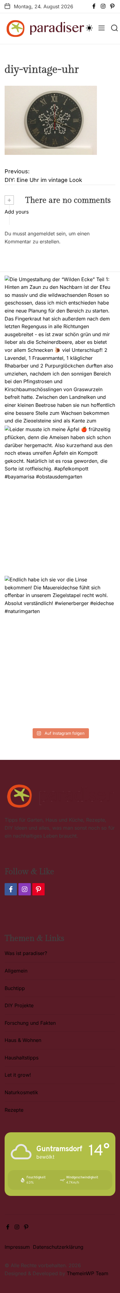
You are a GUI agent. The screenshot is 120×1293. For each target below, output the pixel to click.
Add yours (17, 212)
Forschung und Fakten (30, 1023)
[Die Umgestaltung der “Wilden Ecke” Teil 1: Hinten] (60, 349)
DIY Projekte (19, 1005)
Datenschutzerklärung (58, 1247)
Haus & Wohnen (23, 1040)
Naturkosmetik (21, 1092)
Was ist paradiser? (26, 953)
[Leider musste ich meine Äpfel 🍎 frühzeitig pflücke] (60, 499)
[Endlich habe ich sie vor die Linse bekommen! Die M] (60, 649)
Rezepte (14, 1110)
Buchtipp (15, 988)
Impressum (17, 1247)
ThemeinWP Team (87, 1273)
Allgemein (16, 971)
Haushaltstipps (21, 1058)
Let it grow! (18, 1075)
